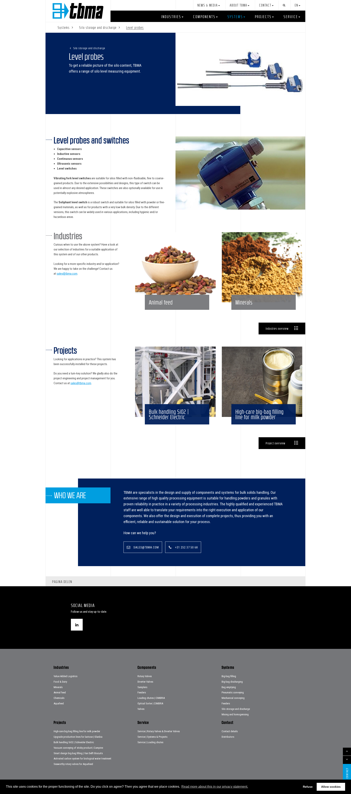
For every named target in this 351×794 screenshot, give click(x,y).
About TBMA (238, 5)
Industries (171, 17)
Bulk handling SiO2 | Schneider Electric (74, 742)
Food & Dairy (60, 681)
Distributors (228, 736)
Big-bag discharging (232, 681)
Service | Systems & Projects (152, 736)
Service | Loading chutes (150, 742)
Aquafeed (59, 703)
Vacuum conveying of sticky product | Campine (78, 747)
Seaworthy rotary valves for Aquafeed (73, 764)
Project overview (275, 443)
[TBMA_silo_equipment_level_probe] (241, 69)
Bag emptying (229, 687)
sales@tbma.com (67, 273)
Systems (235, 17)
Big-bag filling (229, 676)
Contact (265, 5)
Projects (263, 17)
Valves (141, 708)
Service (291, 17)
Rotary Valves (145, 676)
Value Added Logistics (65, 676)
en (296, 5)
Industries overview (277, 328)
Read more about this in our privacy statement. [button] (214, 786)
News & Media (207, 5)
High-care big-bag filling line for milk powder (77, 731)
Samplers (142, 687)
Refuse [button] (308, 786)
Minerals (58, 687)
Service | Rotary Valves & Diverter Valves (159, 731)
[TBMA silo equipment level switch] (241, 173)
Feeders (142, 692)
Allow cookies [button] (331, 786)
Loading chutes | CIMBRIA (151, 697)
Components (204, 17)
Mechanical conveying (233, 697)
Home (78, 11)
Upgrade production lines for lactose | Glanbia (78, 736)
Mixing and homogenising (235, 714)
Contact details (230, 731)
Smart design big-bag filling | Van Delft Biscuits (78, 753)
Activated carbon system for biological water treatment (82, 758)
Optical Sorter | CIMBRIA (150, 703)
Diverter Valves (145, 681)
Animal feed (60, 692)
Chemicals (59, 697)
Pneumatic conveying (233, 692)
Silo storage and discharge (89, 48)
